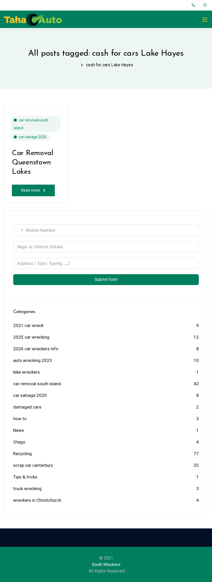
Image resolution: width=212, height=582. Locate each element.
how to (20, 418)
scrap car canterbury (33, 465)
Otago (19, 442)
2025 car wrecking (31, 337)
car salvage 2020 (33, 137)
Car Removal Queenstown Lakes (32, 163)
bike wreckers (26, 372)
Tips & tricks (25, 476)
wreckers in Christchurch (37, 500)
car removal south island (31, 124)
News (18, 430)
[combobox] (18, 230)
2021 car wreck (28, 325)
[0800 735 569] (195, 5)
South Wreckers (106, 564)
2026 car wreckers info (35, 348)
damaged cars (27, 407)
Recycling (22, 453)
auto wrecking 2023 (32, 360)
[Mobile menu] (204, 19)
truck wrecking (27, 488)
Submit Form (106, 279)
